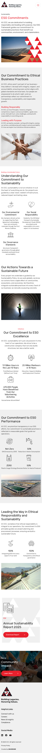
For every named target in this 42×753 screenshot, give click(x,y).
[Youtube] (11, 735)
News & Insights (7, 720)
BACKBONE (12, 749)
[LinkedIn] (3, 735)
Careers (4, 717)
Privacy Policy (5, 745)
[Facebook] (7, 735)
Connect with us (7, 714)
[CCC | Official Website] (11, 5)
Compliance (5, 722)
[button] (11, 673)
